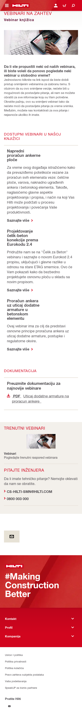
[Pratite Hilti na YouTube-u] (9, 706)
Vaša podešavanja (15, 681)
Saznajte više (18, 220)
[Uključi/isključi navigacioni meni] (6, 5)
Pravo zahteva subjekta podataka (24, 674)
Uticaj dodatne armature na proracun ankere (40, 398)
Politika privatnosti (15, 661)
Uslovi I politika (14, 654)
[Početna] (20, 5)
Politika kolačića (14, 667)
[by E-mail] (12, 536)
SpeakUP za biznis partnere (21, 687)
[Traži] (73, 5)
